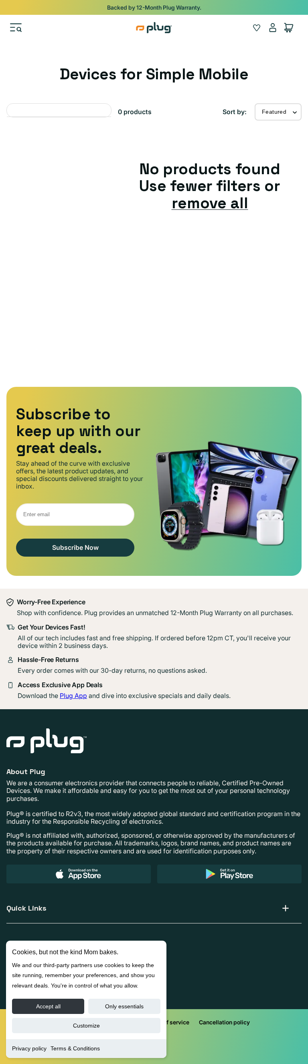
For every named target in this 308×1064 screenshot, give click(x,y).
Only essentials (124, 1006)
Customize (86, 1025)
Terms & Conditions (75, 1048)
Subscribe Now (75, 547)
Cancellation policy (224, 1022)
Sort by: (235, 112)
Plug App (73, 696)
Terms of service (167, 1022)
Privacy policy (29, 1048)
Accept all (48, 1006)
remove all (210, 203)
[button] (16, 28)
